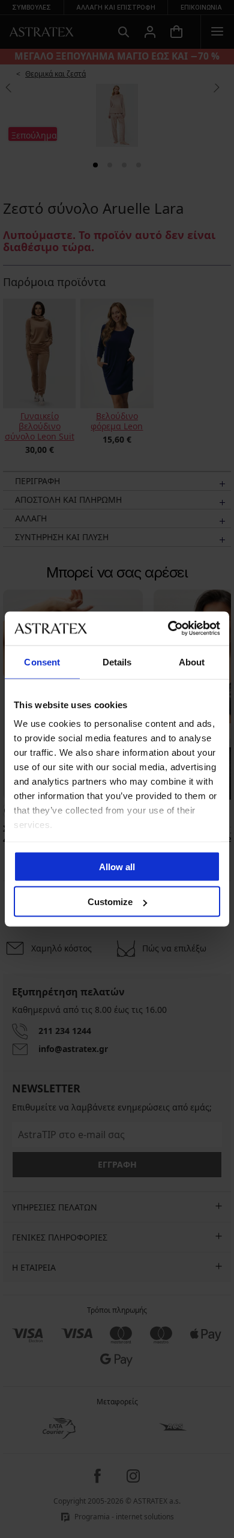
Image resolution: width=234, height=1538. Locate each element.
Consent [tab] (42, 661)
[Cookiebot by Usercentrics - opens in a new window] (168, 629)
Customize (110, 902)
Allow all (117, 866)
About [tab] (192, 661)
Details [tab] (117, 661)
